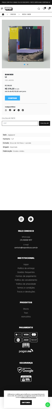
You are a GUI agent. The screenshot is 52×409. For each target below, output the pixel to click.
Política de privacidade (26, 284)
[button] (44, 8)
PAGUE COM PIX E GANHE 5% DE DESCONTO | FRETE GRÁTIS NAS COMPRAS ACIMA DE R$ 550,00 (26, 2)
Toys (26, 312)
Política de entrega (26, 268)
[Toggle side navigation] (2, 8)
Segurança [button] (26, 362)
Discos (13, 14)
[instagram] (21, 219)
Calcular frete (8, 118)
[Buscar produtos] (38, 8)
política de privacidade (28, 397)
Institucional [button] (26, 258)
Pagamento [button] (26, 327)
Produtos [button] (26, 302)
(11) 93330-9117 (26, 238)
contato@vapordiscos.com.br (26, 246)
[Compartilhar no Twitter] (14, 110)
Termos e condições (26, 287)
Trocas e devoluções (26, 291)
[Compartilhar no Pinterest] (23, 110)
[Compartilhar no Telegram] (19, 110)
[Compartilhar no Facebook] (10, 110)
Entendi (26, 402)
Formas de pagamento (26, 276)
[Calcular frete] (44, 123)
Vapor (26, 264)
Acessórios (26, 316)
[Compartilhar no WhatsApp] (6, 110)
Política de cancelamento (26, 280)
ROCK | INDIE (26, 14)
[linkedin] (31, 219)
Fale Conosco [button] (26, 231)
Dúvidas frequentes (26, 272)
